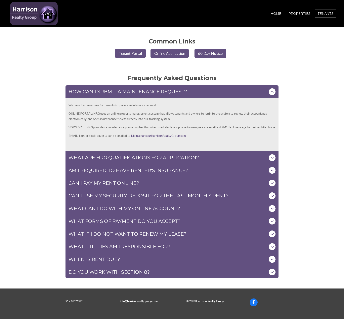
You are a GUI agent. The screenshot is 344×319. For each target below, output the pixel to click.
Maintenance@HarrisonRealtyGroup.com (158, 135)
